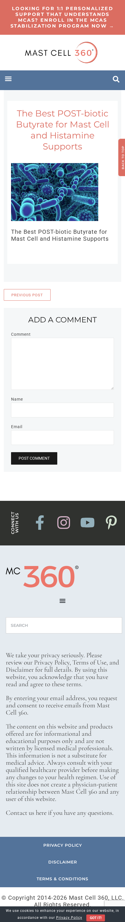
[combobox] (64, 625)
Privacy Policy (69, 918)
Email (16, 427)
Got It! (95, 918)
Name (17, 399)
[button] (8, 78)
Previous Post (27, 295)
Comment (21, 334)
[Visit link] (62, 17)
